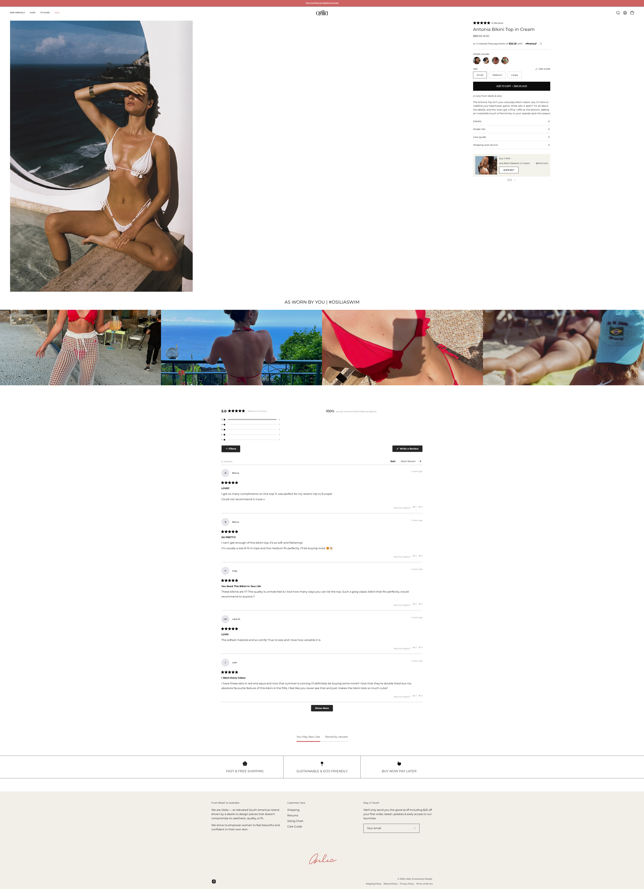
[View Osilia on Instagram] (213, 881)
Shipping (293, 810)
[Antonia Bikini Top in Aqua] (505, 60)
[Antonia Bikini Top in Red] (495, 60)
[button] (32, 13)
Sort (393, 461)
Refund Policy (391, 883)
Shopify (428, 879)
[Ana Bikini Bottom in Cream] (486, 165)
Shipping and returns (485, 144)
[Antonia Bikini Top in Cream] (486, 60)
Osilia (408, 879)
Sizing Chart (295, 821)
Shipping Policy (373, 883)
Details (477, 121)
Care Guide (294, 826)
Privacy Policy (407, 883)
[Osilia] (322, 12)
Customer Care (296, 802)
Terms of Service (424, 883)
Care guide (479, 137)
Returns (292, 815)
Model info (479, 129)
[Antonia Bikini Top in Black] (476, 60)
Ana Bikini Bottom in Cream (514, 163)
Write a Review (411, 449)
